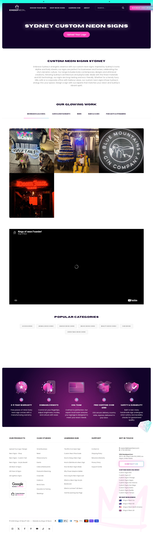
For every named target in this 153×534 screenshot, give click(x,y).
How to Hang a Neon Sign (72, 458)
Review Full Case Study (32, 156)
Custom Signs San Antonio (128, 483)
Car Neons (126, 326)
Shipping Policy (97, 453)
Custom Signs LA (124, 475)
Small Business (42, 449)
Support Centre (97, 467)
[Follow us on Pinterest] (31, 529)
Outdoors (40, 480)
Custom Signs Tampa (126, 493)
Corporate (40, 476)
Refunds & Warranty (98, 458)
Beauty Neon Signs (108, 326)
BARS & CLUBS (93, 114)
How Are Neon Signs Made (73, 467)
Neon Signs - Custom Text (18, 458)
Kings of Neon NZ (128, 504)
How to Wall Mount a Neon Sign (74, 462)
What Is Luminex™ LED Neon (73, 488)
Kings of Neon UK (128, 510)
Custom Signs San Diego (127, 485)
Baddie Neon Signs (67, 326)
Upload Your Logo (76, 34)
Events (39, 462)
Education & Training (44, 489)
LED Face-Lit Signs (15, 471)
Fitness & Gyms (42, 458)
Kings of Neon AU (129, 500)
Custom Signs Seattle (126, 490)
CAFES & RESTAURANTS (61, 114)
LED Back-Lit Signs (15, 467)
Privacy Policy (96, 462)
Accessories (27, 326)
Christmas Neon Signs (76, 332)
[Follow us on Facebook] (25, 529)
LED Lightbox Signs (15, 476)
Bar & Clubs (41, 484)
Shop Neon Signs (57, 8)
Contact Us (95, 449)
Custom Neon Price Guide (72, 453)
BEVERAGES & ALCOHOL (36, 114)
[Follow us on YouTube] (37, 529)
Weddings (40, 493)
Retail (38, 453)
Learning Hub (74, 8)
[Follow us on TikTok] (43, 529)
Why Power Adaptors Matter (73, 471)
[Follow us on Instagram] (12, 529)
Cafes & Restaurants (43, 467)
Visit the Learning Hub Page (73, 493)
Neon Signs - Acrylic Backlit (18, 462)
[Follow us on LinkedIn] (49, 529)
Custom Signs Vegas (126, 480)
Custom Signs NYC (125, 473)
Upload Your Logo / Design (18, 449)
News (79, 114)
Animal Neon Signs (46, 326)
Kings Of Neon (46, 521)
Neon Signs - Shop (15, 453)
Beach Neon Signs (88, 326)
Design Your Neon (38, 8)
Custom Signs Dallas (126, 488)
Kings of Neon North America (132, 507)
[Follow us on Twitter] (18, 529)
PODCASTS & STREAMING (116, 114)
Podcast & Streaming (44, 471)
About (87, 8)
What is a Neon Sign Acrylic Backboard (73, 482)
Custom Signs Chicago (127, 478)
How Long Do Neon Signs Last (74, 476)
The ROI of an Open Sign (72, 449)
